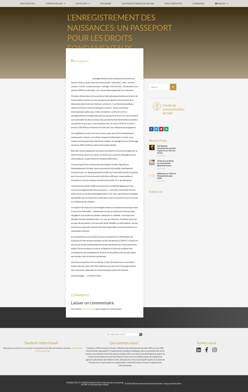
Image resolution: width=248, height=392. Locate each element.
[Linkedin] (198, 349)
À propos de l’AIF (54, 3)
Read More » (161, 156)
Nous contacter (173, 3)
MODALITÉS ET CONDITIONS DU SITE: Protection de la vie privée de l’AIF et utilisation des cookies (94, 383)
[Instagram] (214, 349)
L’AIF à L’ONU (81, 3)
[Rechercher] (173, 87)
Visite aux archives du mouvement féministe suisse (165, 163)
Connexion (198, 3)
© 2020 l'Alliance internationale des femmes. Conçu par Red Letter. (153, 383)
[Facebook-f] (206, 349)
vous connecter (88, 309)
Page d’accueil (27, 3)
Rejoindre (105, 3)
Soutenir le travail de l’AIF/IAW (138, 3)
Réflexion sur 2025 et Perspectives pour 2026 (166, 175)
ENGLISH (221, 3)
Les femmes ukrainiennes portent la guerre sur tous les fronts (166, 149)
